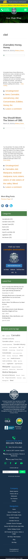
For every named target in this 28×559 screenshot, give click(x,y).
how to (3, 363)
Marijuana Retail (20, 369)
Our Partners (14, 498)
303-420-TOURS (14, 443)
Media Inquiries (14, 491)
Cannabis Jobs (5, 347)
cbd (16, 98)
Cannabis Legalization (13, 347)
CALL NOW (6, 9)
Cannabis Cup (17, 341)
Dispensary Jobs (15, 355)
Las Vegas (6, 269)
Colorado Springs (12, 350)
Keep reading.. (7, 160)
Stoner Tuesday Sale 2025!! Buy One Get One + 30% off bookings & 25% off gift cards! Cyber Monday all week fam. (13, 288)
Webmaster (14, 496)
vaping (24, 377)
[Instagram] (5, 463)
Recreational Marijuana (8, 375)
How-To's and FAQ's (7, 232)
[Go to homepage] (14, 11)
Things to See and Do (10, 377)
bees (7, 94)
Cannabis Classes (14, 518)
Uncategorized (12, 91)
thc (11, 105)
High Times (20, 361)
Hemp (15, 361)
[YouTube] (22, 463)
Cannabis (15, 94)
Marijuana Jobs (5, 369)
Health (8, 358)
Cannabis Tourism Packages (14, 523)
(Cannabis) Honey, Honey (12, 46)
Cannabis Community (8, 338)
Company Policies (14, 412)
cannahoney (8, 98)
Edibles (19, 102)
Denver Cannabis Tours (14, 512)
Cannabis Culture (7, 221)
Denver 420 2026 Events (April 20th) (14, 526)
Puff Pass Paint (20, 269)
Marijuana (7, 173)
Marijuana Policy (12, 369)
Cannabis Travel (6, 224)
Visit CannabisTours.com (14, 265)
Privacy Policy (18, 459)
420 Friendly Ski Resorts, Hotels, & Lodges (14, 533)
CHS (23, 347)
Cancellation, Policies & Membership (18, 455)
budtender (8, 335)
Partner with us (14, 493)
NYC (12, 272)
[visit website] (20, 421)
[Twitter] (16, 463)
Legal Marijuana (18, 363)
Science (22, 375)
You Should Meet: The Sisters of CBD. (13, 119)
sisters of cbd (9, 180)
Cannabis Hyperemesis (7, 344)
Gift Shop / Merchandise (14, 536)
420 (3, 335)
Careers (14, 501)
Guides (4, 229)
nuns (15, 176)
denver (3, 355)
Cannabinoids (6, 219)
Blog (14, 539)
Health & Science (15, 358)
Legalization (5, 235)
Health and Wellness (7, 361)
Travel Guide (19, 377)
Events (4, 227)
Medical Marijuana (9, 372)
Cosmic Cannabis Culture (17, 353)
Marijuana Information (16, 367)
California (12, 269)
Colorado (4, 350)
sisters (21, 176)
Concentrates (9, 102)
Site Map (14, 542)
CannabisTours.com (14, 551)
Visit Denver (5, 237)
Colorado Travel (20, 350)
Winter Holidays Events (14, 529)
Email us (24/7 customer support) (15, 450)
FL (16, 272)
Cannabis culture (7, 341)
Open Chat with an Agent (15, 447)
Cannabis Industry (19, 344)
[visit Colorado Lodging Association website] (8, 420)
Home (14, 509)
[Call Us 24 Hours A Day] (2, 10)
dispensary (9, 355)
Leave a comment (13, 109)
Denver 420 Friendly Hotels (14, 515)
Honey (6, 105)
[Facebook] (11, 463)
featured (4, 358)
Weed (15, 183)
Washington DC (5, 380)
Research (18, 375)
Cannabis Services (14, 520)
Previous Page (5, 199)
